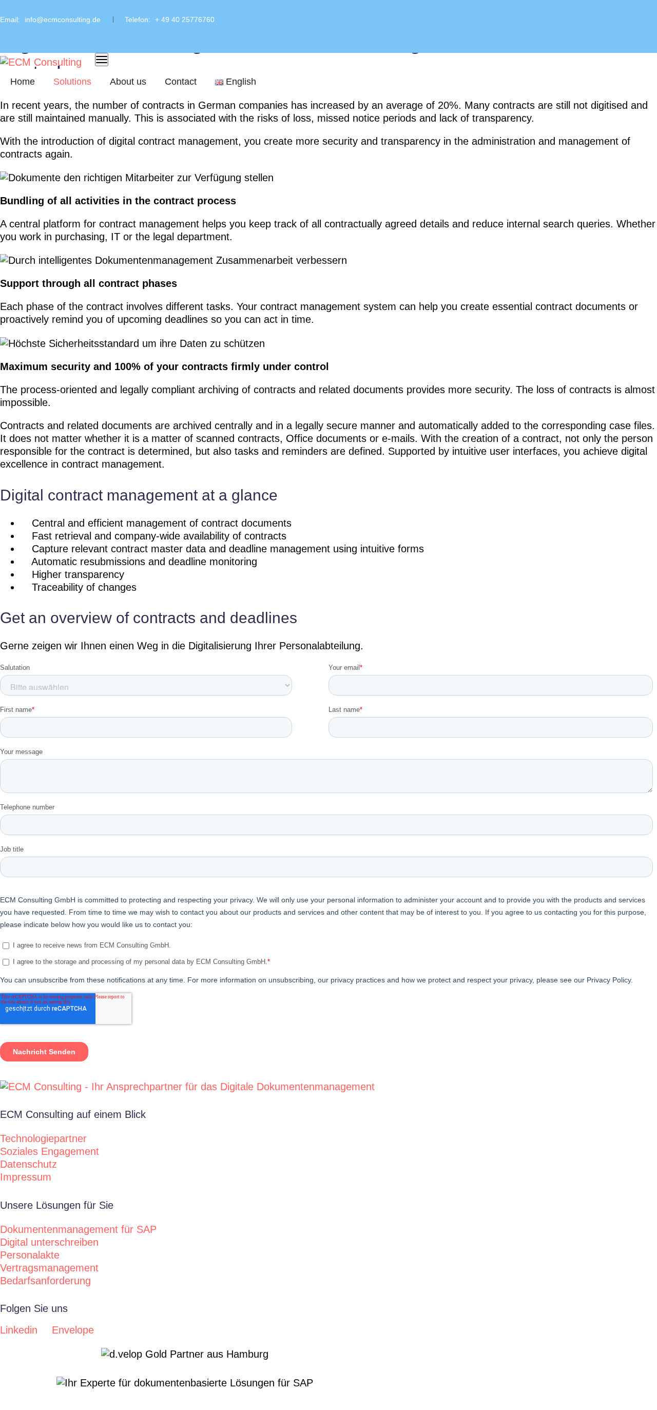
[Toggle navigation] (101, 59)
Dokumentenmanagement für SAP (78, 1229)
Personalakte (30, 1255)
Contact (181, 81)
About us (128, 81)
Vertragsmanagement (49, 1267)
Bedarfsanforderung (45, 1280)
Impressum (25, 1177)
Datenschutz (28, 1164)
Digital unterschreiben (49, 1242)
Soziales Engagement (49, 1151)
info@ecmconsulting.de (63, 19)
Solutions (72, 81)
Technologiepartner (43, 1138)
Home (22, 81)
